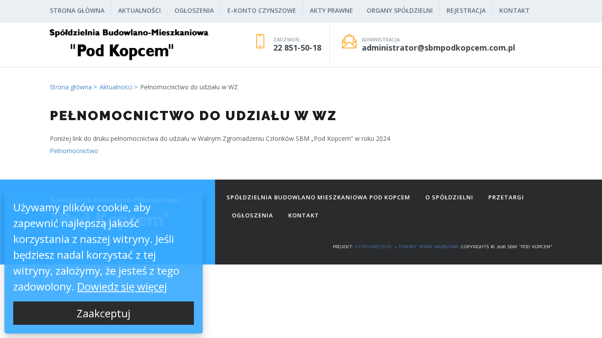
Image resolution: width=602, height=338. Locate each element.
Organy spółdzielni (400, 10)
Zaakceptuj (103, 313)
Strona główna (77, 10)
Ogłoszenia (194, 10)
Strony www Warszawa (429, 246)
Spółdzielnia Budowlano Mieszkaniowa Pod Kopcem (318, 197)
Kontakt (514, 10)
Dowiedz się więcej (122, 286)
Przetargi (506, 197)
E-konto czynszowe (261, 10)
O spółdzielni (449, 197)
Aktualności (139, 10)
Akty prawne (331, 10)
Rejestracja (466, 10)
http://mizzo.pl (374, 246)
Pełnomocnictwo (74, 151)
